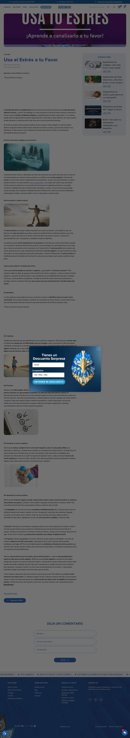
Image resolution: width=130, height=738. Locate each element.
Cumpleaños (37, 370)
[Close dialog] (98, 348)
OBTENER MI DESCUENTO (49, 382)
